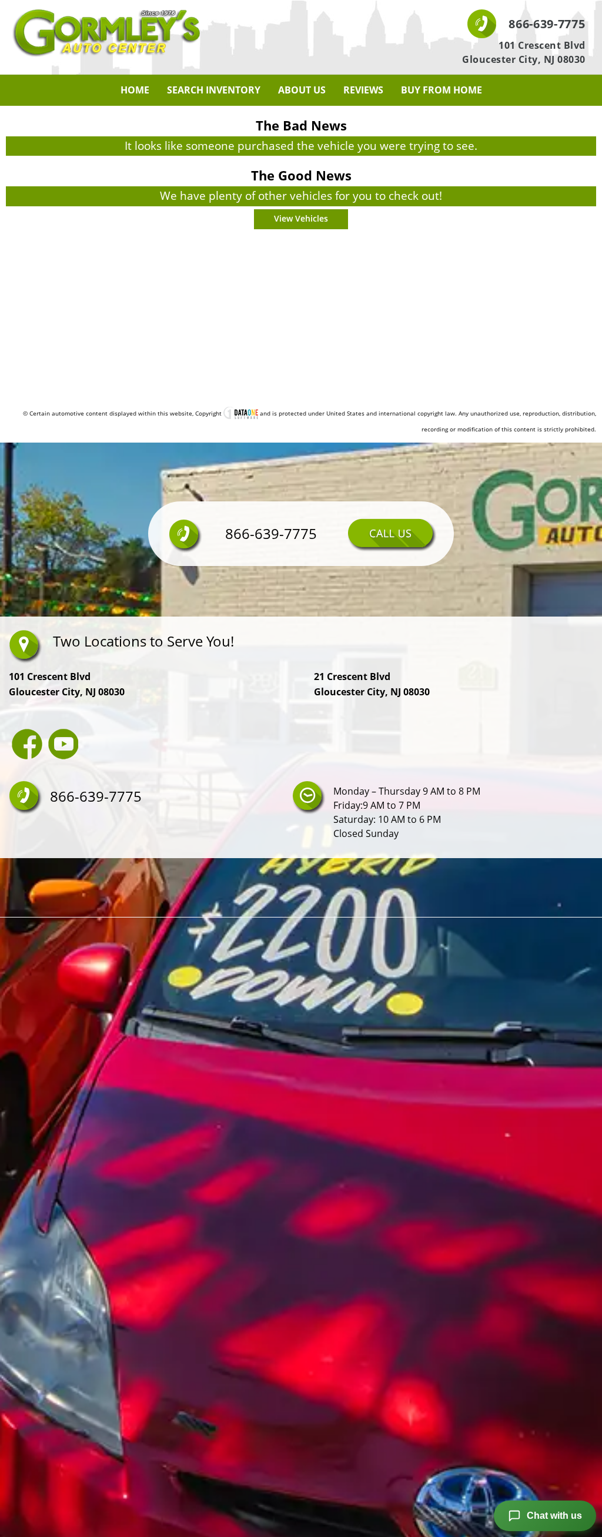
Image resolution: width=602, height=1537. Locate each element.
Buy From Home (441, 89)
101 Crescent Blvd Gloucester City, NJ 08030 (524, 52)
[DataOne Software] (240, 413)
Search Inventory (213, 89)
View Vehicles (301, 218)
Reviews (363, 89)
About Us (302, 89)
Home (135, 89)
